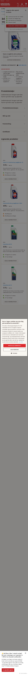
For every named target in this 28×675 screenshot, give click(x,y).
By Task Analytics (23, 673)
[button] (14, 353)
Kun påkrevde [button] (14, 349)
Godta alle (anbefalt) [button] (14, 345)
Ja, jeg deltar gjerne (8, 670)
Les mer (21, 342)
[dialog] (14, 337)
